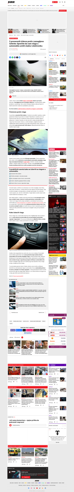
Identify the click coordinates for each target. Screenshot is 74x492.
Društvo (18, 35)
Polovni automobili (17, 276)
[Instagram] (52, 55)
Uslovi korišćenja (52, 485)
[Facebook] (50, 55)
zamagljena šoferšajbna (35, 321)
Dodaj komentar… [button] (16, 425)
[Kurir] (11, 2)
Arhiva (40, 485)
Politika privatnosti (45, 485)
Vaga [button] (65, 428)
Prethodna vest (15, 312)
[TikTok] (60, 55)
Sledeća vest (41, 312)
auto (11, 321)
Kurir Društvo (15, 48)
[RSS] (62, 55)
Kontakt (24, 485)
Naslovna (11, 35)
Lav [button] (59, 428)
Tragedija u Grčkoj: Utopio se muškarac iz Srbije (52, 10)
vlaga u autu (26, 321)
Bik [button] (51, 428)
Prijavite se (26, 477)
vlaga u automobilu (28, 100)
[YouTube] (57, 55)
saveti (11, 323)
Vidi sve (57, 251)
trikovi (43, 321)
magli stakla (26, 161)
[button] (43, 49)
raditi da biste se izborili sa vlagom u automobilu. (30, 108)
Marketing (20, 485)
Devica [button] (62, 428)
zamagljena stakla (17, 321)
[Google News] (65, 55)
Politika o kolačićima (34, 485)
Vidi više (57, 442)
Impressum (28, 485)
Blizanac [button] (54, 428)
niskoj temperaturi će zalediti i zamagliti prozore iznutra (30, 202)
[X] (55, 55)
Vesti (15, 35)
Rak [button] (57, 428)
